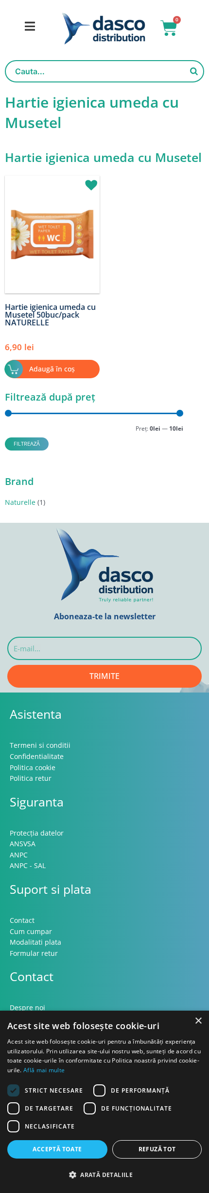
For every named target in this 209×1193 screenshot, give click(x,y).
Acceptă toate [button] (57, 1149)
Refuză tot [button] (157, 1149)
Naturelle (20, 502)
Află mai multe (44, 1070)
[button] (87, 181)
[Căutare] (194, 71)
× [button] (198, 1021)
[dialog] (104, 1102)
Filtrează (27, 443)
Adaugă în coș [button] (52, 368)
